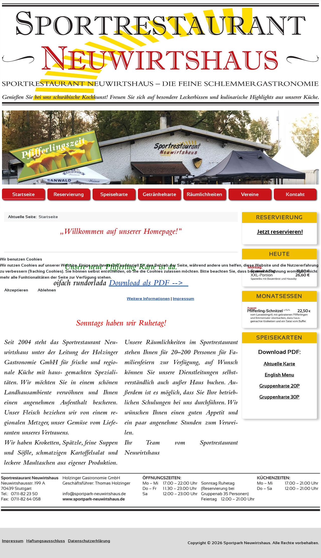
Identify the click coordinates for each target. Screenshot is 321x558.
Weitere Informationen (148, 298)
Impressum (183, 298)
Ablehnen (47, 290)
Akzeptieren (16, 290)
